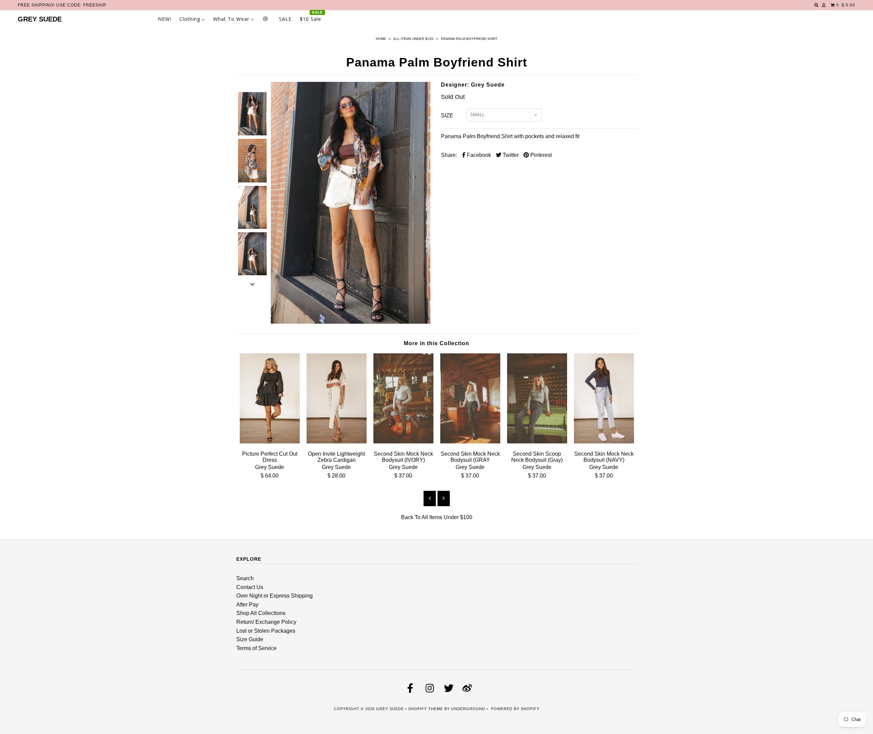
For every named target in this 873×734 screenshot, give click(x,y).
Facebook (478, 155)
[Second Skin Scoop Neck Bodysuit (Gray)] (537, 441)
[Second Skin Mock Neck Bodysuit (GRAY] (470, 441)
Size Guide (249, 639)
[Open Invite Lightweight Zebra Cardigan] (337, 441)
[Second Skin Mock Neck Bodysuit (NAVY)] (604, 441)
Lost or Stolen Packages (265, 631)
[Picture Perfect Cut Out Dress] (270, 441)
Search (245, 578)
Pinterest (540, 155)
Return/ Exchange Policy (266, 622)
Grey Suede (40, 19)
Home (381, 39)
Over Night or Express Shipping (274, 596)
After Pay (247, 604)
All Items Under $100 (413, 39)
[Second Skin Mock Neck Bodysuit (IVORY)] (403, 441)
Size (447, 115)
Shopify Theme (425, 709)
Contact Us (249, 587)
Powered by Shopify (515, 709)
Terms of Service (256, 648)
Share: (449, 155)
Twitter (510, 155)
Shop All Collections (260, 613)
